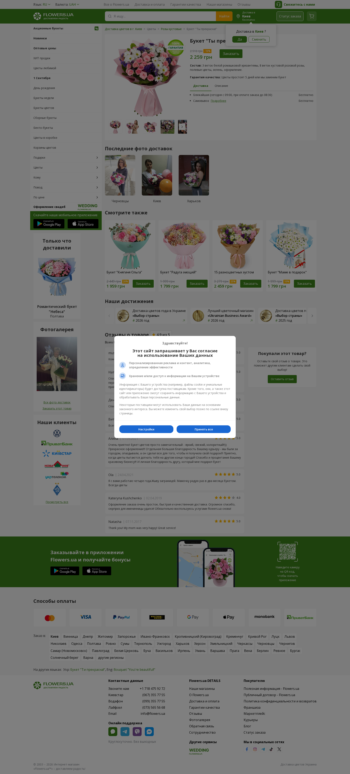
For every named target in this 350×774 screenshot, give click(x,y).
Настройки (146, 429)
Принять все (204, 429)
